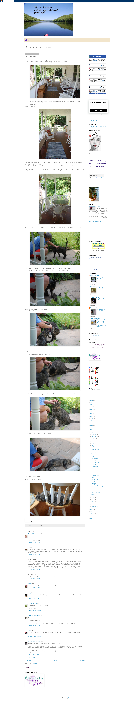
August (94, 443)
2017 (91, 421)
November (94, 436)
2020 (91, 414)
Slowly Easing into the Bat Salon (101, 309)
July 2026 (99, 87)
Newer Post (28, 661)
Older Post (82, 661)
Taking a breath (95, 475)
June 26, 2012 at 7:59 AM (34, 636)
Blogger (70, 698)
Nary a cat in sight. (96, 456)
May (93, 497)
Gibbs (92, 494)
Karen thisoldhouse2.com (34, 615)
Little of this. (94, 477)
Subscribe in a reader (94, 183)
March (93, 502)
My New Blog (100, 288)
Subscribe (98, 110)
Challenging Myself (95, 319)
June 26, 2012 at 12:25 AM (34, 610)
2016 (91, 423)
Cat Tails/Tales (94, 458)
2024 (91, 405)
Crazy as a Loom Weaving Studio (95, 257)
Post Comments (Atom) (36, 663)
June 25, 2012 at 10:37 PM (34, 588)
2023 (91, 407)
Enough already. (95, 462)
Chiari (27, 40)
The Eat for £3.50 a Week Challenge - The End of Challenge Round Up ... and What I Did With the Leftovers (102, 323)
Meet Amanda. (94, 467)
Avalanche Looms (94, 297)
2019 (91, 416)
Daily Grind (94, 473)
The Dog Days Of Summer (101, 277)
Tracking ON (102, 93)
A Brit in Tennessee (95, 276)
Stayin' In (93, 465)
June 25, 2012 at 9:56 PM (34, 570)
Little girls (93, 484)
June (93, 448)
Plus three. (94, 460)
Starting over (99, 73)
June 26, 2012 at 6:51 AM (34, 626)
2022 (91, 409)
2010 (91, 511)
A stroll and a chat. (95, 488)
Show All (106, 330)
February (94, 504)
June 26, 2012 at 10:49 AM (34, 654)
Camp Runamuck (94, 308)
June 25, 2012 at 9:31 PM (34, 555)
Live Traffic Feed (97, 56)
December (94, 434)
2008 (91, 516)
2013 (91, 430)
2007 (91, 518)
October (94, 439)
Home (55, 661)
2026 (91, 400)
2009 (91, 514)
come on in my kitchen (100, 299)
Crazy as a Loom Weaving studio (98, 127)
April (93, 499)
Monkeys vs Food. (95, 492)
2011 (91, 509)
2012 (91, 432)
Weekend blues (95, 471)
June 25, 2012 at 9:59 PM (34, 579)
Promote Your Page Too (93, 269)
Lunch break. (94, 454)
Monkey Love (94, 479)
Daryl (29, 630)
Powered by (95, 114)
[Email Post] (41, 525)
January (94, 506)
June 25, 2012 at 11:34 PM (34, 598)
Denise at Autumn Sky (33, 534)
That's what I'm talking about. (98, 486)
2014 (91, 428)
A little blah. (94, 482)
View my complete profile (95, 221)
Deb (29, 547)
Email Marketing (96, 251)
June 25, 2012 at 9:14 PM (34, 543)
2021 (91, 412)
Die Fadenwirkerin (32, 603)
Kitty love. (93, 469)
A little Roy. (94, 490)
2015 (91, 425)
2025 (91, 402)
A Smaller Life (93, 286)
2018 (91, 418)
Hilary (29, 593)
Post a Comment (31, 657)
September (94, 441)
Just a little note (95, 450)
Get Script (92, 93)
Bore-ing (93, 452)
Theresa (30, 584)
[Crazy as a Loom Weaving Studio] (93, 268)
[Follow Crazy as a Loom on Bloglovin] (95, 150)
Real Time (97, 93)
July (93, 446)
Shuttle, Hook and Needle (34, 641)
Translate (100, 177)
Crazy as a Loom (95, 60)
